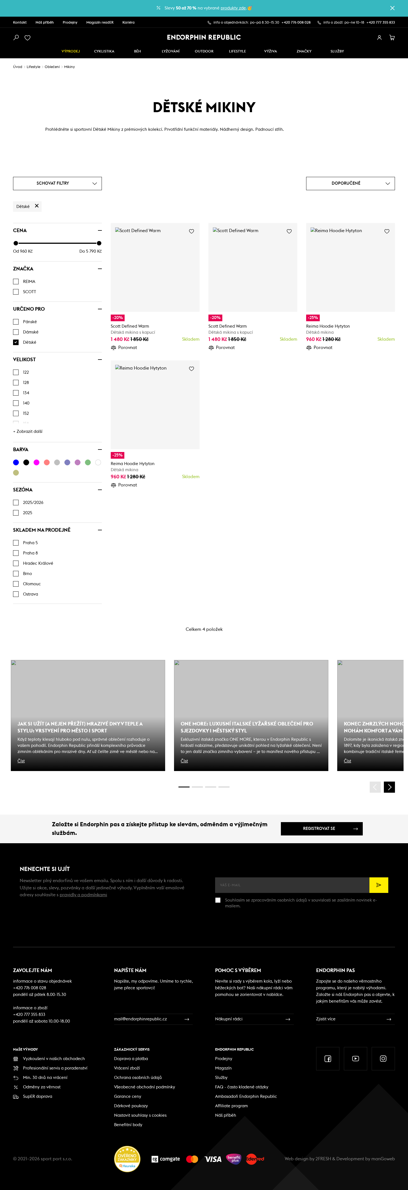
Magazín (223, 1068)
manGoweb (383, 1159)
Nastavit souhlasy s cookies (140, 1115)
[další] (389, 787)
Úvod (17, 67)
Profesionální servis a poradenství (55, 1068)
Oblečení (52, 67)
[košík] (392, 37)
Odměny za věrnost (42, 1087)
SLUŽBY (337, 51)
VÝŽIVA (270, 51)
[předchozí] (375, 787)
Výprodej (71, 51)
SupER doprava (37, 1096)
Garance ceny (127, 1096)
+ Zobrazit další (27, 432)
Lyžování (171, 51)
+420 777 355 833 (380, 22)
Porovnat (127, 347)
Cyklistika (104, 51)
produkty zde (233, 8)
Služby (221, 1078)
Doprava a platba (131, 1059)
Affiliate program (231, 1106)
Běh (137, 51)
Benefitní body (128, 1125)
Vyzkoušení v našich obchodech (54, 1059)
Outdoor (204, 51)
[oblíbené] (28, 37)
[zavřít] (392, 8)
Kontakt (20, 22)
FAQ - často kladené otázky (241, 1087)
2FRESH (323, 1159)
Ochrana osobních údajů (138, 1078)
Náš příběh (45, 22)
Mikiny (69, 67)
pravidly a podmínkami (83, 895)
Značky (304, 51)
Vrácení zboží (127, 1068)
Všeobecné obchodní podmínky (144, 1087)
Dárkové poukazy (131, 1106)
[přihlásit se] (379, 37)
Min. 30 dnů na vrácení (45, 1078)
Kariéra (128, 22)
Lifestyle (237, 51)
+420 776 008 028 (296, 22)
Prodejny (70, 22)
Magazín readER (100, 22)
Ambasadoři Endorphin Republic (246, 1096)
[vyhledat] (15, 37)
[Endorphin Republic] (204, 37)
